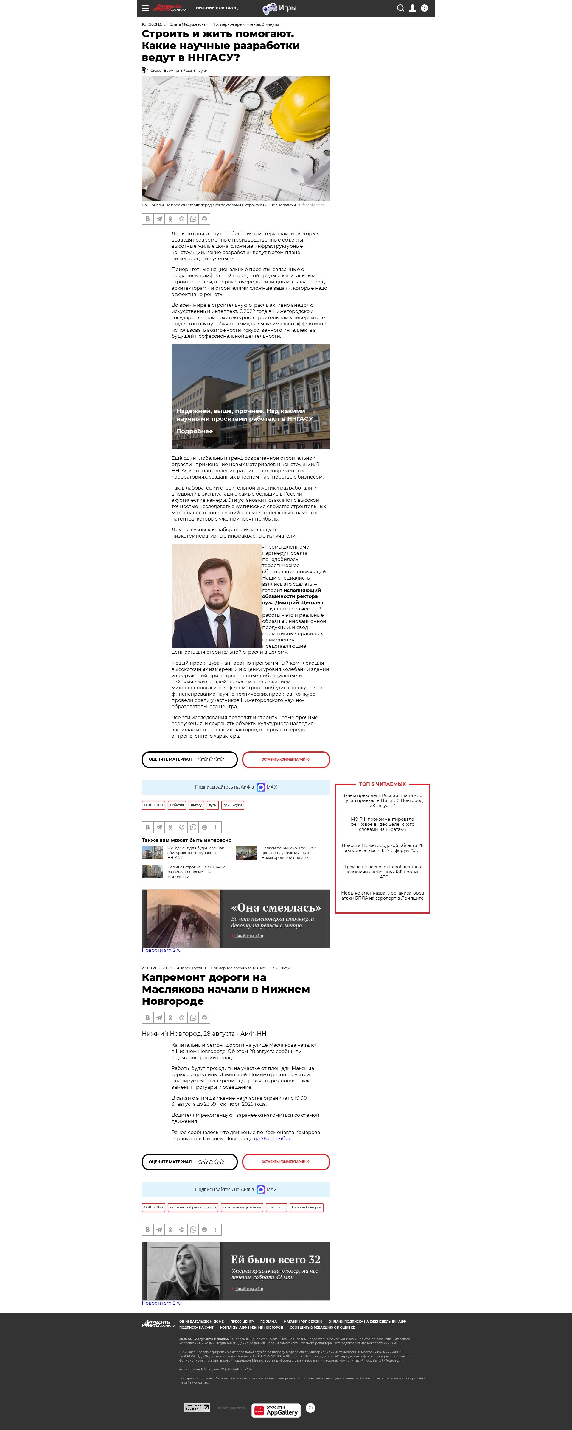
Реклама (268, 1322)
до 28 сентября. (273, 1138)
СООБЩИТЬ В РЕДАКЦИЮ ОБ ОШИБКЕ (322, 1328)
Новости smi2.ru (161, 950)
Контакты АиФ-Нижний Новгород (251, 1328)
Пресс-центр (242, 1322)
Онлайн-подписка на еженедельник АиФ (367, 1322)
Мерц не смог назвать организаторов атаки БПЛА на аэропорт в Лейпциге (382, 896)
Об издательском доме (201, 1322)
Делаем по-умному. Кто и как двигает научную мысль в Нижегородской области (289, 853)
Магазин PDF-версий (303, 1322)
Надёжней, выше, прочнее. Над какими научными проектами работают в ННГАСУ (244, 414)
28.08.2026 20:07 (157, 968)
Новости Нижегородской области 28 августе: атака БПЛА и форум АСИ (383, 848)
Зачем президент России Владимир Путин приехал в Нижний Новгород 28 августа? (382, 800)
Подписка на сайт (196, 1328)
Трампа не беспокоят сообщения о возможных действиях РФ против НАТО (382, 872)
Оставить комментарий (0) (286, 759)
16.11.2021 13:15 (153, 24)
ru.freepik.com (311, 205)
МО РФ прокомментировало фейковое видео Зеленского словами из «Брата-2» (382, 824)
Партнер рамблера (231, 1408)
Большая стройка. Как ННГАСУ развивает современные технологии (196, 872)
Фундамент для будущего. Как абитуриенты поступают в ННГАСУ (195, 853)
